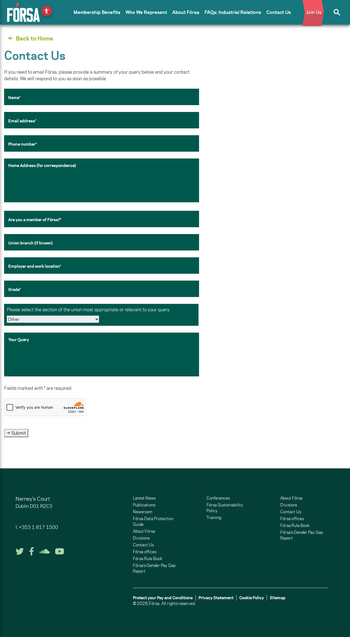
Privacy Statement (216, 598)
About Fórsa (185, 12)
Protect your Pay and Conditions (163, 598)
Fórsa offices (144, 552)
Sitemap (277, 598)
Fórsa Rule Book (147, 558)
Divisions (141, 538)
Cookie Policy (251, 598)
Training (213, 517)
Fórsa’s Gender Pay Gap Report (154, 568)
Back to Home (34, 38)
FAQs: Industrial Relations (233, 12)
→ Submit (16, 433)
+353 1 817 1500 (38, 527)
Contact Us (278, 12)
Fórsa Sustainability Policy (224, 508)
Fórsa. (155, 603)
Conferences (218, 498)
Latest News (144, 498)
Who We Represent (146, 12)
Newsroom (142, 512)
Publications (144, 505)
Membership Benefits (97, 12)
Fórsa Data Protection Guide (153, 521)
